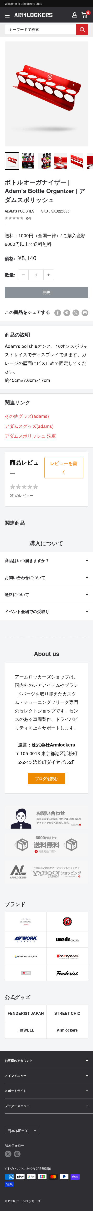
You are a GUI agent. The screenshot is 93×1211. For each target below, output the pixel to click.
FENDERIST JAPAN (26, 1013)
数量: (10, 274)
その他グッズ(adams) (27, 416)
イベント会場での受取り (27, 611)
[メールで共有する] (85, 312)
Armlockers (67, 1030)
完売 (46, 292)
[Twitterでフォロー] (8, 1154)
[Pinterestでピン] (66, 312)
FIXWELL (25, 1030)
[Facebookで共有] (57, 312)
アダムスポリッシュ (25, 435)
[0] (84, 15)
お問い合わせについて (25, 577)
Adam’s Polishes (19, 211)
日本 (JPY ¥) (18, 1130)
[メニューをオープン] (7, 15)
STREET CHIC (67, 1013)
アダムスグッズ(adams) (29, 426)
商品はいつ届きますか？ (27, 560)
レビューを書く (63, 467)
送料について (17, 594)
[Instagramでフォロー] (17, 1154)
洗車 (51, 435)
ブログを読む (46, 778)
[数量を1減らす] (23, 275)
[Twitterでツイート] (75, 312)
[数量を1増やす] (49, 275)
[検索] (82, 29)
